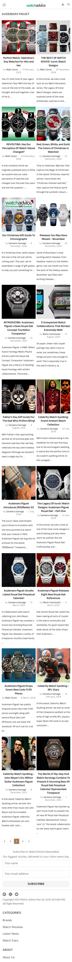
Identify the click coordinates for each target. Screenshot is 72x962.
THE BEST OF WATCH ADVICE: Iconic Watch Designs (53, 61)
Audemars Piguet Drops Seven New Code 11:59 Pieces (19, 689)
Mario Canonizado (51, 334)
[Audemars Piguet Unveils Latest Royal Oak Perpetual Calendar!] (19, 570)
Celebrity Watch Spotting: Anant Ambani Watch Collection (53, 420)
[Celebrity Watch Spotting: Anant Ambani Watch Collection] (53, 396)
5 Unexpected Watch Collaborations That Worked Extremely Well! (53, 326)
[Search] (68, 4)
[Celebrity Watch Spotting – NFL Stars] (53, 665)
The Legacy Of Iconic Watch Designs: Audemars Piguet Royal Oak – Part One (53, 507)
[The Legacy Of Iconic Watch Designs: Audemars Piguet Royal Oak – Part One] (53, 483)
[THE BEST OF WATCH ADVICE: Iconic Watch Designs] (53, 37)
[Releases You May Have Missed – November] (53, 215)
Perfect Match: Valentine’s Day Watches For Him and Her (18, 61)
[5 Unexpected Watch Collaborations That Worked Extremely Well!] (53, 302)
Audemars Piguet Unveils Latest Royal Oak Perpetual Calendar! (19, 594)
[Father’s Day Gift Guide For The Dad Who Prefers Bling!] (19, 396)
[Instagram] (10, 894)
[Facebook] (4, 894)
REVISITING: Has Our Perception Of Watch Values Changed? (18, 148)
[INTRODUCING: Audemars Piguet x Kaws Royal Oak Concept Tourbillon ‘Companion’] (19, 302)
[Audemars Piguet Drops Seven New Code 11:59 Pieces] (19, 665)
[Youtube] (16, 894)
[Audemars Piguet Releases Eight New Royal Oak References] (53, 570)
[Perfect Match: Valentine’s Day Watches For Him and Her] (19, 37)
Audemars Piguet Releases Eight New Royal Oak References (53, 594)
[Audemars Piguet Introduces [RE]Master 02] (19, 483)
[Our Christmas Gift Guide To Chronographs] (19, 215)
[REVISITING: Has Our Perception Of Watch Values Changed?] (19, 124)
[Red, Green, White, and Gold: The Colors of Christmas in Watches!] (53, 124)
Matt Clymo (12, 69)
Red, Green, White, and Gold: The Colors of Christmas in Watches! (53, 148)
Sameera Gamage (51, 156)
